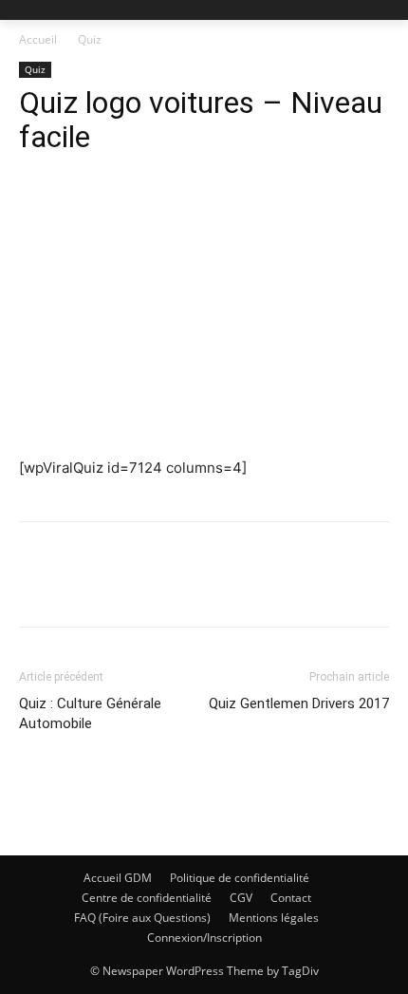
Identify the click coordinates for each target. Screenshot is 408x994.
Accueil (38, 39)
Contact (290, 898)
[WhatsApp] (169, 588)
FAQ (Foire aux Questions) (142, 918)
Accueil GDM (117, 878)
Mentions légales (274, 918)
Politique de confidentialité (239, 878)
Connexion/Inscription (204, 937)
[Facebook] (38, 588)
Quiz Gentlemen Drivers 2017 (299, 703)
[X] (82, 588)
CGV (241, 898)
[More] (213, 588)
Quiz (90, 39)
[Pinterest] (125, 588)
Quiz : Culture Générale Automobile (90, 713)
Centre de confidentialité (147, 898)
